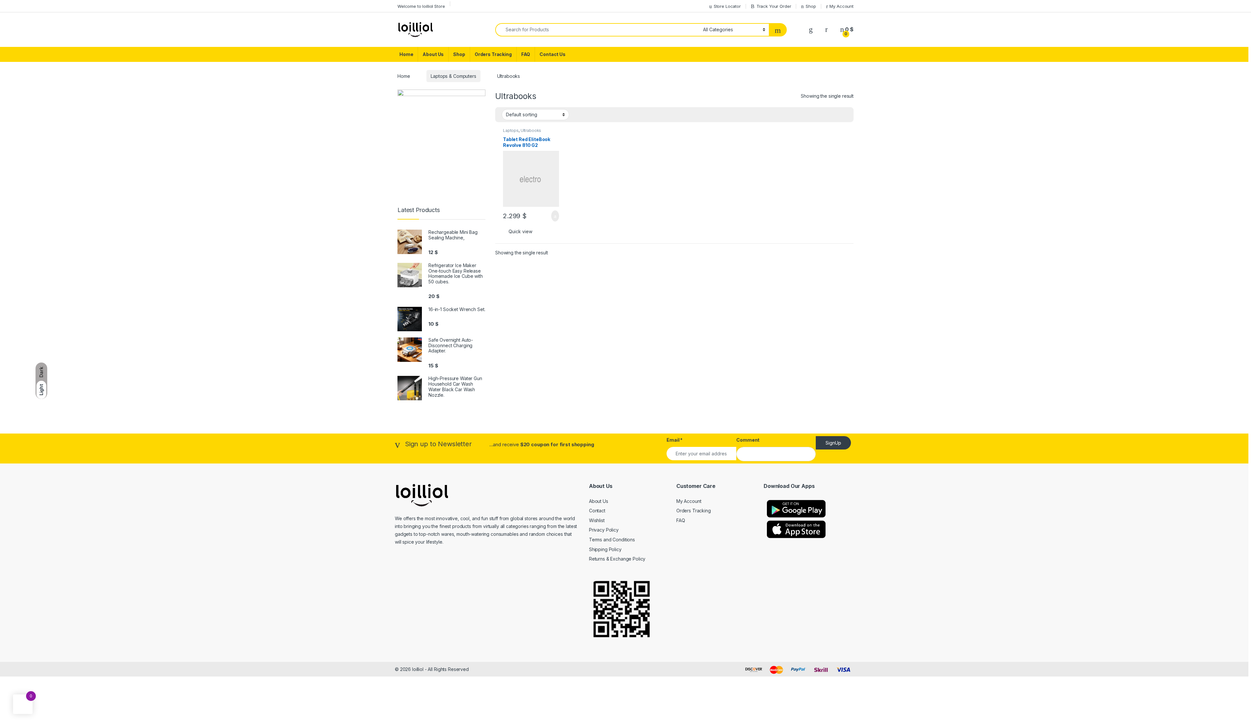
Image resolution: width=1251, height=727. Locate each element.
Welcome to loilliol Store (421, 6)
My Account (841, 6)
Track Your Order (773, 6)
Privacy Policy (604, 530)
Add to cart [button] (554, 215)
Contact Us (552, 54)
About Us (433, 54)
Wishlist (597, 520)
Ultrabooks (531, 130)
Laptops (511, 130)
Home (406, 54)
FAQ (525, 54)
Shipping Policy (605, 549)
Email (675, 440)
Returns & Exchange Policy (617, 559)
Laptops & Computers (453, 76)
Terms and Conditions (612, 539)
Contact (597, 510)
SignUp (833, 443)
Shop (811, 6)
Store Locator (727, 6)
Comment (747, 440)
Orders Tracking (493, 54)
